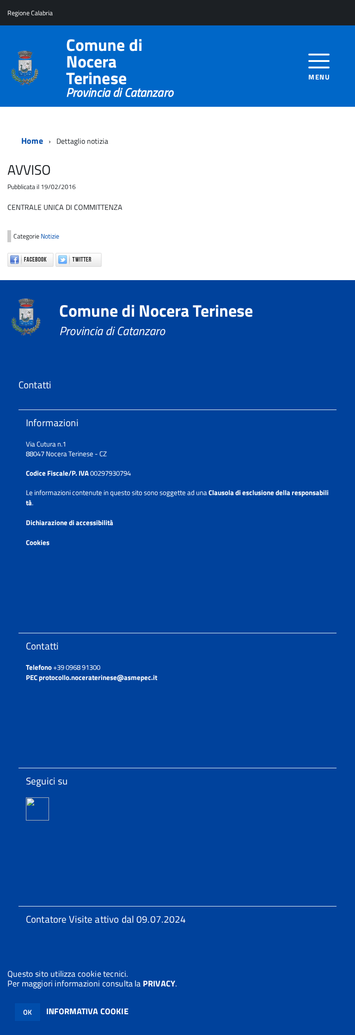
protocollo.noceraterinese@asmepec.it (98, 677)
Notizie (50, 236)
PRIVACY (159, 983)
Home (32, 141)
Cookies (37, 542)
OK (27, 1012)
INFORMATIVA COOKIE (87, 1011)
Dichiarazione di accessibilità (69, 522)
